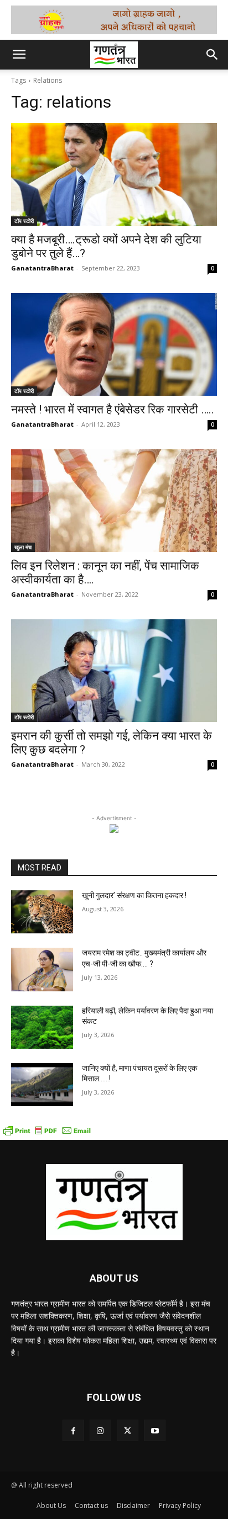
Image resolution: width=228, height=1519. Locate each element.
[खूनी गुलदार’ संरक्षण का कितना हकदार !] (42, 911)
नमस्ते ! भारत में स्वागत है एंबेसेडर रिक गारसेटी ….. (112, 409)
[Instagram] (100, 1430)
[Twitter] (127, 1430)
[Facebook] (73, 1430)
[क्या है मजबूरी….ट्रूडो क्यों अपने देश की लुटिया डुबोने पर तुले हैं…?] (114, 174)
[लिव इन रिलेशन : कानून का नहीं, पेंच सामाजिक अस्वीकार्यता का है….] (114, 500)
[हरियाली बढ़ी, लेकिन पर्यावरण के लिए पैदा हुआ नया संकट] (42, 1027)
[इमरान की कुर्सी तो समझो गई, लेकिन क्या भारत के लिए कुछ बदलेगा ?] (114, 670)
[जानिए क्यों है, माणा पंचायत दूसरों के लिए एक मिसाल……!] (42, 1084)
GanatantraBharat (42, 268)
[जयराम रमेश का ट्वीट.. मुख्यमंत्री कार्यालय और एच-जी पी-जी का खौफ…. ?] (42, 969)
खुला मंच (23, 547)
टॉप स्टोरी (24, 221)
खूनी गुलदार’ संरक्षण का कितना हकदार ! (134, 895)
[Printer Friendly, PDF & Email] (47, 1134)
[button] (19, 55)
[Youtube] (154, 1430)
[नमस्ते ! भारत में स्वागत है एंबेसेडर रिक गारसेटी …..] (114, 344)
